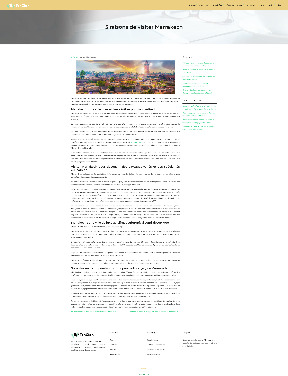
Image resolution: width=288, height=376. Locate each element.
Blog (279, 5)
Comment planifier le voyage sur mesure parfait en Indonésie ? (153, 311)
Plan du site (144, 374)
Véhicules (229, 5)
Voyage (75, 57)
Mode (239, 5)
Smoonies (144, 368)
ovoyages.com (136, 142)
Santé (261, 5)
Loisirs (270, 5)
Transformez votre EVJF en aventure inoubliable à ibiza (94, 311)
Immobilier (217, 5)
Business (192, 5)
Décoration (251, 5)
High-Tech (203, 5)
